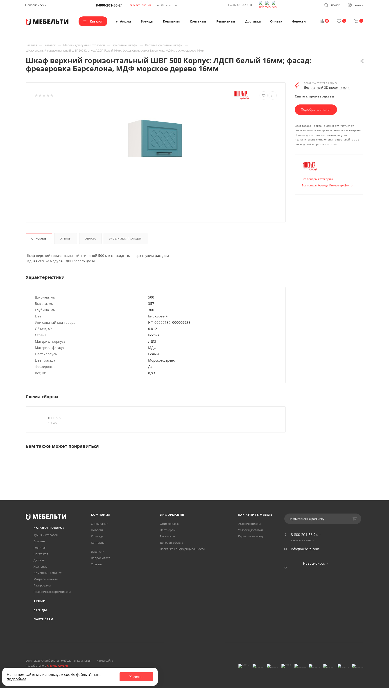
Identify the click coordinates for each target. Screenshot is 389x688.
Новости (97, 530)
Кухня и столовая (46, 535)
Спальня (39, 541)
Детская (39, 560)
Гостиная (40, 547)
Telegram (189, 643)
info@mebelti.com (167, 5)
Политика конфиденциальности (182, 549)
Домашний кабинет (47, 573)
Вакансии (97, 552)
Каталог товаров (49, 528)
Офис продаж (169, 524)
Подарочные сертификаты (52, 592)
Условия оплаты (249, 524)
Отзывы (65, 238)
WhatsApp (200, 643)
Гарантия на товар (251, 536)
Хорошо (136, 676)
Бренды (40, 610)
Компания (100, 515)
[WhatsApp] (268, 4)
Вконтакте (177, 643)
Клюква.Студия (57, 665)
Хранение (40, 566)
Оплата (90, 238)
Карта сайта (105, 661)
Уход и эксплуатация (125, 238)
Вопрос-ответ (100, 558)
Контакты (97, 543)
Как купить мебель (255, 515)
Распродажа (42, 585)
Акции (40, 601)
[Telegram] (262, 4)
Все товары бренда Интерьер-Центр (327, 185)
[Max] (274, 4)
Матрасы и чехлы (46, 579)
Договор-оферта (171, 543)
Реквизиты (167, 536)
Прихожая (41, 554)
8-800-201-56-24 (304, 534)
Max (212, 643)
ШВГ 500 (54, 418)
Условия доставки (250, 530)
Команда (97, 536)
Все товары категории (317, 179)
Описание (38, 238)
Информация (172, 515)
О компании (99, 524)
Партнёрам (43, 619)
